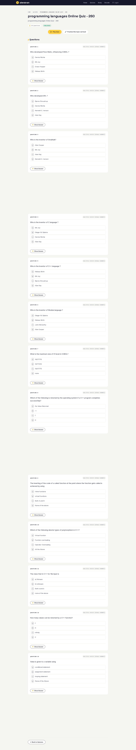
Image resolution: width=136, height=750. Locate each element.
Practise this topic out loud (75, 32)
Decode (107, 2)
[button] (68, 57)
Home (85, 2)
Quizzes (92, 2)
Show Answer (38, 81)
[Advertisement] (68, 193)
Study (100, 2)
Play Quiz (56, 32)
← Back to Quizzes (36, 742)
